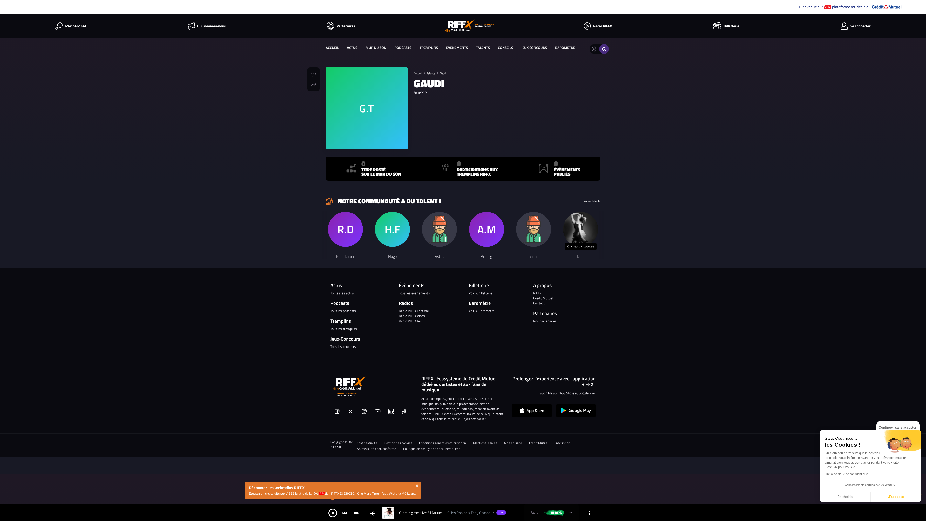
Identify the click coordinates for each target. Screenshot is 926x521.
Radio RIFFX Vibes (412, 315)
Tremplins (429, 47)
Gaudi (443, 73)
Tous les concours (343, 346)
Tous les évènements (414, 292)
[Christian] (533, 229)
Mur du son (376, 47)
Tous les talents (590, 201)
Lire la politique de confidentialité (846, 474)
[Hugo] (392, 229)
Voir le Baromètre (481, 310)
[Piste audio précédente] (345, 512)
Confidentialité (367, 443)
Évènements (457, 47)
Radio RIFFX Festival (414, 310)
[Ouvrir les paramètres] (590, 512)
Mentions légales (485, 443)
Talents (483, 47)
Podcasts (403, 47)
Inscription (562, 443)
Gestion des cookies (398, 443)
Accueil (332, 47)
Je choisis (845, 497)
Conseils (505, 47)
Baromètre (565, 47)
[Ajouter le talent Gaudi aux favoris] (313, 74)
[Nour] (580, 229)
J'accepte (896, 497)
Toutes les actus (342, 292)
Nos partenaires (545, 320)
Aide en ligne (513, 443)
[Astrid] (439, 229)
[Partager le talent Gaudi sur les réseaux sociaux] (313, 84)
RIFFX (537, 292)
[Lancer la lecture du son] (333, 512)
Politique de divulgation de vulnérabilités (431, 448)
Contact (539, 303)
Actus (352, 47)
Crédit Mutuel (543, 298)
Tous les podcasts (343, 310)
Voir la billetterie (480, 292)
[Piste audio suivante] (357, 512)
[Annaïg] (486, 229)
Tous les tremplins (343, 328)
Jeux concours (534, 47)
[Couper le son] (373, 513)
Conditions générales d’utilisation (442, 443)
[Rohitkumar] (345, 229)
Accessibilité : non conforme (376, 448)
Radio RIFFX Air (410, 320)
